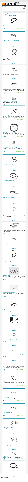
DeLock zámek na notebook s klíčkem (8, 229)
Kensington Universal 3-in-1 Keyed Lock (8, 427)
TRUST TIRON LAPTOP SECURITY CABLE (8, 25)
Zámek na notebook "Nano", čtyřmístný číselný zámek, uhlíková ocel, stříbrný (13, 354)
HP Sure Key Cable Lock (6, 397)
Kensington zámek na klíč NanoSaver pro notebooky (9, 115)
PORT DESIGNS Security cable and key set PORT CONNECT (10, 259)
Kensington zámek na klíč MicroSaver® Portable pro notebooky (11, 309)
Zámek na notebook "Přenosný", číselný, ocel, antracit (10, 147)
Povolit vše (8, 480)
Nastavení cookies (18, 480)
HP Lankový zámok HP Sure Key (7, 365)
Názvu (14, 15)
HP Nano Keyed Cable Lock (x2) (7, 73)
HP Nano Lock (4, 381)
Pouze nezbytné (13, 480)
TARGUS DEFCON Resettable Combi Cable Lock (9, 197)
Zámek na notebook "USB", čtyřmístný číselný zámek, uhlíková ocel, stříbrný (12, 339)
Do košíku (14, 46)
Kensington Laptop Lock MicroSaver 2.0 (8, 88)
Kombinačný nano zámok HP (6, 275)
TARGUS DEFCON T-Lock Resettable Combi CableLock (10, 132)
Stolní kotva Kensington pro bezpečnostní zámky (9, 292)
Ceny (11, 15)
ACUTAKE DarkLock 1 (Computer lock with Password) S (10, 101)
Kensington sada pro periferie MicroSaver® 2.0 (9, 164)
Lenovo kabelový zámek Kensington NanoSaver (9, 180)
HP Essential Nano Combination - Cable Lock (9, 242)
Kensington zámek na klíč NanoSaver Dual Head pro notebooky (11, 40)
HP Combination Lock (5, 456)
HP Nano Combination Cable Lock (7, 412)
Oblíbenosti (7, 15)
